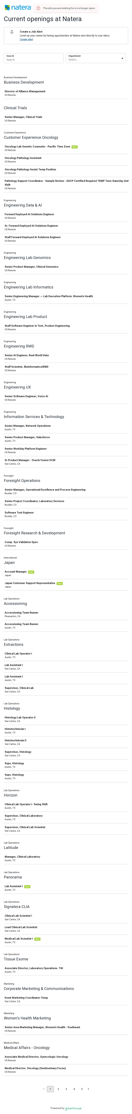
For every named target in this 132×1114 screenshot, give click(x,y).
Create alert (26, 39)
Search (10, 56)
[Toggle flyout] (122, 58)
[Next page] (88, 1089)
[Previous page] (43, 1089)
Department (74, 56)
